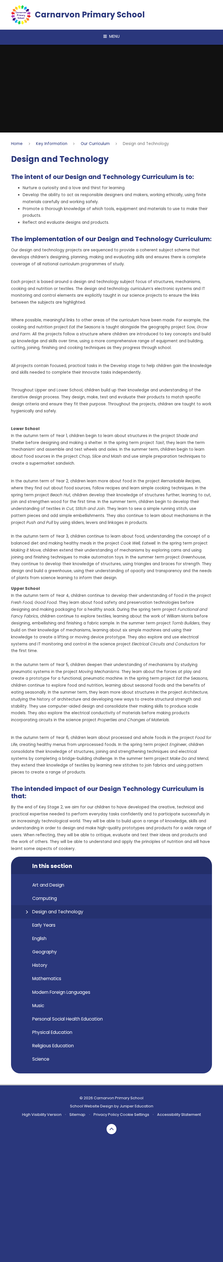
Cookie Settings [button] (134, 1114)
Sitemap (77, 1114)
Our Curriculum (95, 143)
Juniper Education (136, 1106)
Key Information (51, 143)
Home (17, 143)
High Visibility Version (42, 1114)
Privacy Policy (106, 1114)
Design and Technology (146, 143)
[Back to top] (112, 1129)
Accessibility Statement (179, 1114)
